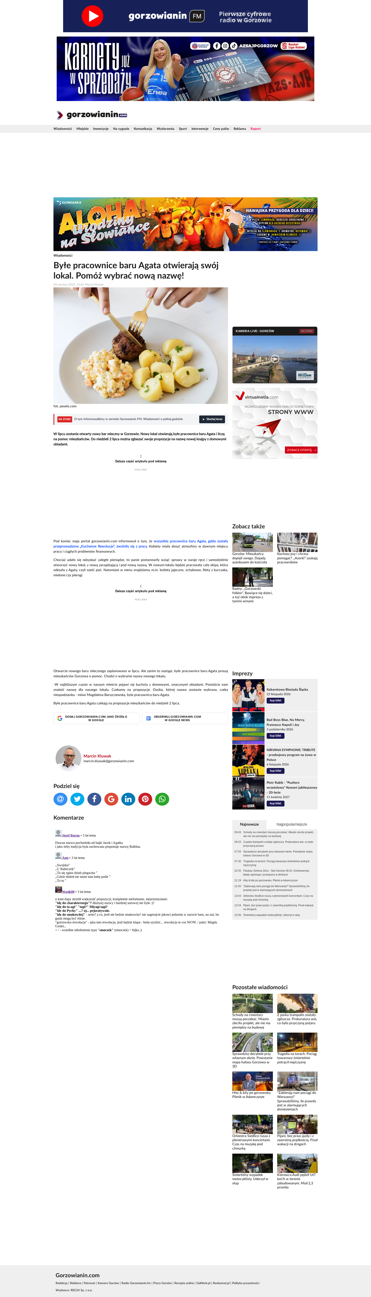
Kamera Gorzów (108, 1283)
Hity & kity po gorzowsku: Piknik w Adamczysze (270, 880)
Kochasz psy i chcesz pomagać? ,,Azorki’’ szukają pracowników (297, 558)
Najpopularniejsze (292, 824)
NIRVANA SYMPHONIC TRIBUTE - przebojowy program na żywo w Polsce (291, 755)
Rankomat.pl (221, 1283)
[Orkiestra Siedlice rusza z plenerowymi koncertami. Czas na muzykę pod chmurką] (252, 1124)
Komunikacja (143, 128)
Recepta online (184, 1283)
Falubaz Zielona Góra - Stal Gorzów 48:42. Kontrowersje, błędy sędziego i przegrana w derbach (276, 872)
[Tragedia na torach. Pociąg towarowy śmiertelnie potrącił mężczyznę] (297, 1042)
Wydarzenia (165, 128)
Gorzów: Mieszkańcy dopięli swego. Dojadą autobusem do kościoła (249, 558)
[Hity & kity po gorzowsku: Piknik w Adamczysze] (252, 1081)
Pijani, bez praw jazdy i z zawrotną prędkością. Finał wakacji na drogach (278, 907)
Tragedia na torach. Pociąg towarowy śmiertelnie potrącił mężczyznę (276, 863)
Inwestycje (101, 128)
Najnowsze (249, 824)
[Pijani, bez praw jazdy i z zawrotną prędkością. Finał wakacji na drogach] (297, 1124)
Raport (256, 128)
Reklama (240, 128)
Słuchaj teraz (214, 419)
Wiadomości (62, 128)
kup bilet (275, 700)
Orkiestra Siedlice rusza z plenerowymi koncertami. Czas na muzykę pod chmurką (278, 897)
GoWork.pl (203, 1283)
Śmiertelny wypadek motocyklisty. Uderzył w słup (271, 915)
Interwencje (200, 128)
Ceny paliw (221, 128)
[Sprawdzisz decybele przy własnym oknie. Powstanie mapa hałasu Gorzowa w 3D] (252, 1042)
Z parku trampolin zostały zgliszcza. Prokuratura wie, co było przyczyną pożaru (278, 843)
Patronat (89, 1283)
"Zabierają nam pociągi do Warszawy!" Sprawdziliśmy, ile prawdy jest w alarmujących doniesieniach (276, 888)
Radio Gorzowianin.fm (136, 1283)
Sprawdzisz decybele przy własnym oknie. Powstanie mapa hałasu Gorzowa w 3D (278, 853)
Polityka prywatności (245, 1283)
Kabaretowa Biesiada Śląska (287, 689)
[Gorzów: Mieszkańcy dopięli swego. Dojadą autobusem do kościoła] (252, 542)
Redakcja (61, 1283)
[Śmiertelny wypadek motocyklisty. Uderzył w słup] (252, 1163)
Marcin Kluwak (97, 756)
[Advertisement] (185, 165)
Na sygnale (121, 128)
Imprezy (242, 673)
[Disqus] (140, 881)
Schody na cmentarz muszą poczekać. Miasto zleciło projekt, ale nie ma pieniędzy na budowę (278, 834)
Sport (183, 128)
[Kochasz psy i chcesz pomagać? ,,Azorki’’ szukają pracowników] (297, 542)
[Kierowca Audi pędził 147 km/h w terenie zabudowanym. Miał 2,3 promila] (297, 1163)
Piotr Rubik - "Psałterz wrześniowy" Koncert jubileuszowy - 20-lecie (292, 787)
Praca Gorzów (162, 1283)
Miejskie (82, 128)
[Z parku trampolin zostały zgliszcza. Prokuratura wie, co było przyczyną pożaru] (297, 1003)
